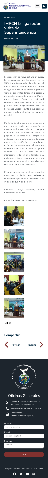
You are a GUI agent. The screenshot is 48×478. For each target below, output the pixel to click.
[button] (37, 6)
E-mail (7, 432)
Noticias (7, 38)
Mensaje (8, 441)
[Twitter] (21, 474)
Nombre (8, 423)
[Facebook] (14, 474)
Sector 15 (14, 38)
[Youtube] (27, 474)
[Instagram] (33, 474)
